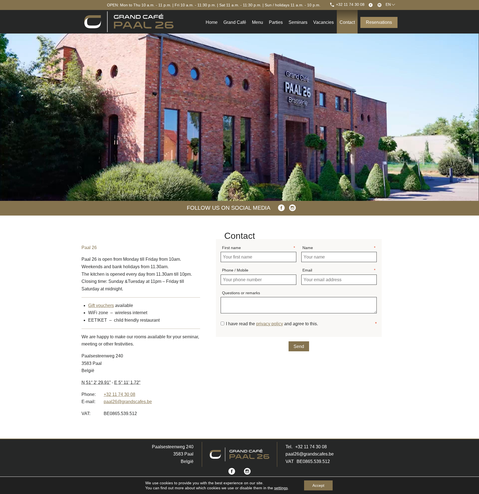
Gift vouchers (101, 305)
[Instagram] (379, 5)
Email (338, 270)
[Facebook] (370, 5)
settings (281, 488)
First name (258, 247)
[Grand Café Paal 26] (128, 22)
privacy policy (269, 323)
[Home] (239, 454)
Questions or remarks (241, 293)
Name (338, 247)
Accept (318, 485)
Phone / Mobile (235, 270)
